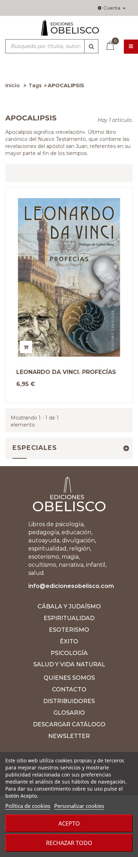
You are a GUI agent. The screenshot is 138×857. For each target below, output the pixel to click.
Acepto (69, 823)
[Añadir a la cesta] (26, 347)
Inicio (12, 85)
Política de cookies (27, 805)
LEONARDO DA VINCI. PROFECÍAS (66, 372)
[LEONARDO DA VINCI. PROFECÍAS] (69, 277)
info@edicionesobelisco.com (71, 586)
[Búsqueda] (91, 46)
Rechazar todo (69, 843)
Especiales (34, 448)
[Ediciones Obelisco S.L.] (69, 31)
